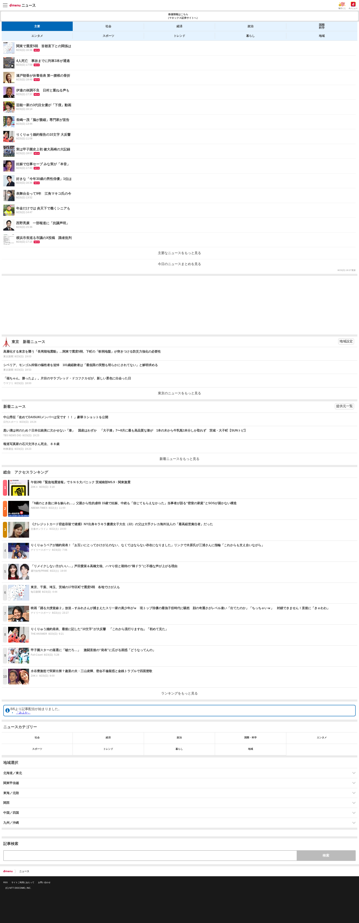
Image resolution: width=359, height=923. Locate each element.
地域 (322, 35)
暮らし (250, 35)
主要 (37, 26)
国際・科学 (250, 737)
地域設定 (346, 341)
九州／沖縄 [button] (11, 822)
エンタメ (37, 35)
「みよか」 (23, 712)
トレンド (179, 35)
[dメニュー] (8, 871)
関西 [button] (6, 802)
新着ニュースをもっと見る (179, 459)
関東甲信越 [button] (11, 783)
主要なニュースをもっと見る (179, 253)
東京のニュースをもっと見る (179, 393)
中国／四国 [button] (11, 812)
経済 (179, 26)
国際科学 (322, 26)
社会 (108, 26)
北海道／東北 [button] (12, 773)
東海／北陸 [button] (11, 793)
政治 (250, 26)
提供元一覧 (344, 406)
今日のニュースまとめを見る (179, 264)
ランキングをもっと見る (179, 693)
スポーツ (108, 35)
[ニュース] (23, 5)
